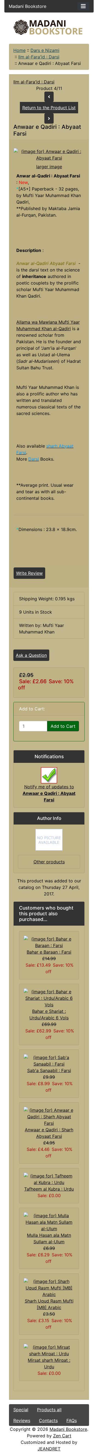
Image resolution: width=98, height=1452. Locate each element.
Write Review (29, 573)
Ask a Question (31, 655)
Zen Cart (62, 1435)
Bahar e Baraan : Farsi (49, 952)
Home (19, 50)
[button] (48, 1429)
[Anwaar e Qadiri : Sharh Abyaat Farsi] (49, 1116)
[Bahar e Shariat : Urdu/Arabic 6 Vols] (49, 998)
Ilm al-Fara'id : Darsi (38, 57)
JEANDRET (49, 1448)
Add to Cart (63, 726)
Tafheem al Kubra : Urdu (49, 1189)
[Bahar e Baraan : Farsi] (49, 942)
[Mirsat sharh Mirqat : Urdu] (49, 1350)
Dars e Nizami (44, 50)
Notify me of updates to (49, 793)
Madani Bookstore (68, 1429)
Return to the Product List (49, 107)
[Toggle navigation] (83, 6)
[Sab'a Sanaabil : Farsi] (49, 1060)
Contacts (48, 1420)
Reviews (21, 1420)
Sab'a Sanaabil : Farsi (49, 1070)
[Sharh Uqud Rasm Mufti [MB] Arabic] (49, 1287)
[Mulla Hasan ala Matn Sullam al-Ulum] (49, 1222)
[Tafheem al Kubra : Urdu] (49, 1179)
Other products (49, 861)
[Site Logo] (49, 27)
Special (20, 1409)
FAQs (71, 1420)
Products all (49, 1409)
